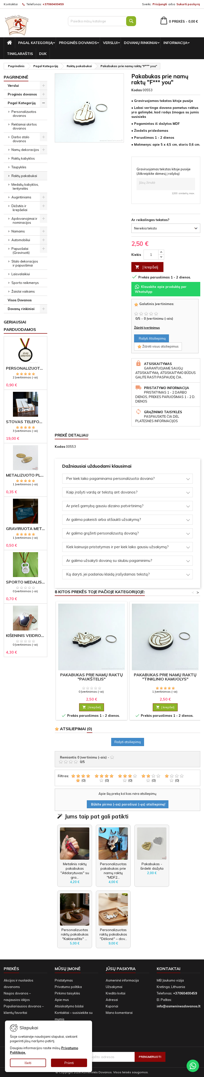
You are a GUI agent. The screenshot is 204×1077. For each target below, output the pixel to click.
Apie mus (62, 1000)
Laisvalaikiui (20, 274)
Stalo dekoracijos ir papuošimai (24, 263)
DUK (43, 53)
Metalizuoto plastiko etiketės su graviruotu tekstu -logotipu (25, 475)
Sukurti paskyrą (188, 4)
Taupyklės (18, 167)
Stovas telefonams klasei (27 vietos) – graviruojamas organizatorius (25, 422)
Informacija (175, 43)
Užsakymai (114, 987)
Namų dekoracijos (25, 150)
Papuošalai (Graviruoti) (20, 251)
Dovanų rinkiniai (140, 43)
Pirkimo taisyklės (67, 993)
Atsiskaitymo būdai (69, 1006)
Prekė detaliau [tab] (71, 435)
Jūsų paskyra (121, 968)
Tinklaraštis (20, 53)
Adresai (112, 1000)
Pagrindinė (16, 77)
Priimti (69, 1063)
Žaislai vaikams (23, 291)
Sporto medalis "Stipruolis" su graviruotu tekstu (25, 582)
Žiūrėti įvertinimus (147, 327)
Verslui (110, 43)
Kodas (136, 90)
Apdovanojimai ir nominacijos (24, 220)
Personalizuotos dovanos (23, 114)
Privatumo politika (68, 987)
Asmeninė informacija (122, 980)
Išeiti (28, 1063)
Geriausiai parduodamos (20, 325)
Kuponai (112, 1006)
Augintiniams (21, 197)
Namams (18, 231)
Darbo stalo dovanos (20, 139)
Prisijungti (160, 4)
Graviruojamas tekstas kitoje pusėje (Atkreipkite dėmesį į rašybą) (164, 171)
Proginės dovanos (78, 43)
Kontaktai (11, 4)
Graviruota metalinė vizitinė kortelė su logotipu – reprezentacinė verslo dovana (25, 529)
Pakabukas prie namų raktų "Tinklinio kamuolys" (165, 676)
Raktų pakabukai (24, 176)
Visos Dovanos (20, 300)
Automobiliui (20, 240)
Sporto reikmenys (25, 283)
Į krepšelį (146, 267)
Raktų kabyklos (23, 158)
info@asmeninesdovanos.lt (179, 1006)
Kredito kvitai (115, 993)
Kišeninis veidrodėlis (25, 635)
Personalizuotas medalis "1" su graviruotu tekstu (25, 368)
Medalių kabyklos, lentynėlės (25, 186)
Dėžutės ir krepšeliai (19, 208)
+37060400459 (53, 4)
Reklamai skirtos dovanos (24, 126)
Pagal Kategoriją (35, 43)
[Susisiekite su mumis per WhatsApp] (193, 1066)
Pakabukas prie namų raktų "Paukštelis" (91, 676)
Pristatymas (64, 980)
